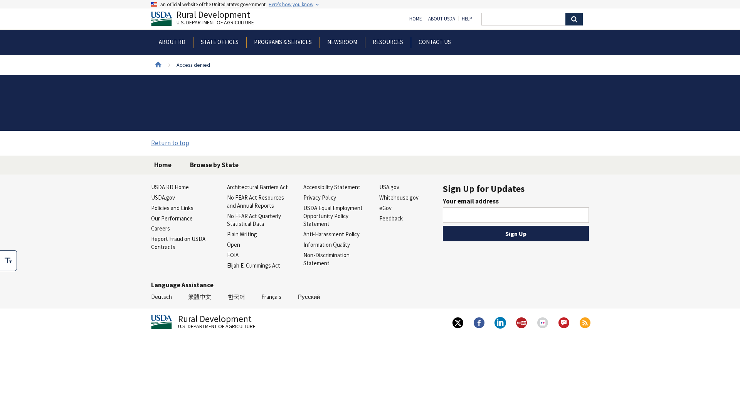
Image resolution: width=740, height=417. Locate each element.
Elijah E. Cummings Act (253, 265)
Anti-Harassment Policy (331, 234)
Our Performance (172, 218)
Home (415, 19)
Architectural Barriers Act (257, 187)
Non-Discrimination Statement (326, 259)
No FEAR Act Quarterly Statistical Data (254, 220)
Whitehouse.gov (399, 197)
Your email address (471, 201)
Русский (309, 296)
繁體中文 (199, 296)
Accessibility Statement (331, 187)
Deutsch (161, 296)
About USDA (441, 19)
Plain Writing (242, 234)
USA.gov (389, 187)
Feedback (391, 218)
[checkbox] (8, 260)
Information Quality (326, 244)
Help (467, 19)
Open (233, 244)
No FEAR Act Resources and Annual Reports (255, 201)
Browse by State (214, 165)
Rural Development (215, 19)
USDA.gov (163, 197)
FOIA (233, 255)
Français (271, 296)
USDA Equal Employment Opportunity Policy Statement (333, 216)
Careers (160, 228)
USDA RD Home (170, 187)
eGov (385, 208)
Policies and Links (172, 208)
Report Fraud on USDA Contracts (178, 243)
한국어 (236, 296)
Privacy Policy (319, 197)
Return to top (170, 143)
